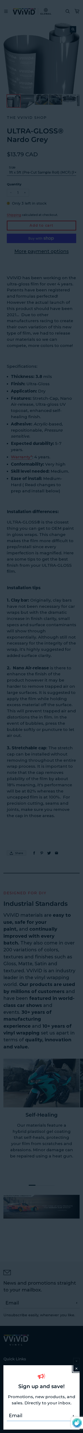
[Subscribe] (73, 1415)
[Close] (76, 1368)
